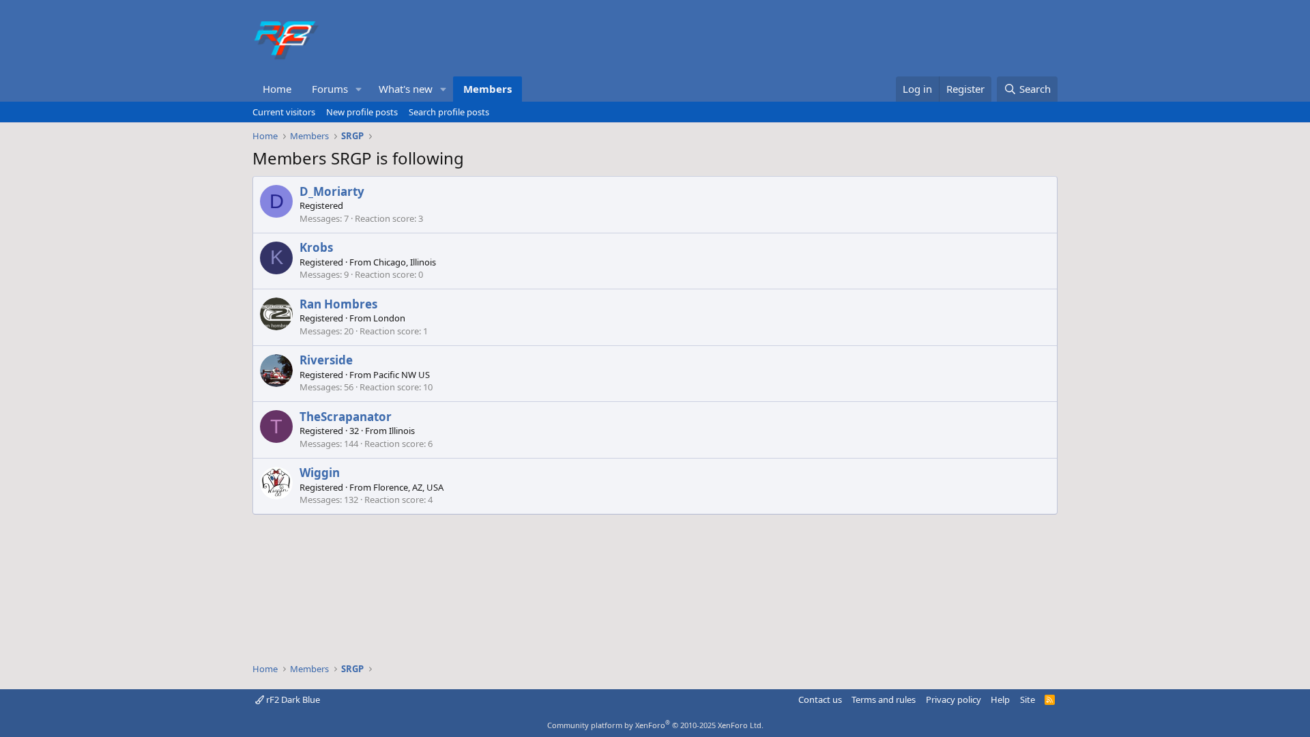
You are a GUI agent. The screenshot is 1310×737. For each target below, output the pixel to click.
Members (487, 89)
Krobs (316, 247)
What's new (406, 89)
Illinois (402, 430)
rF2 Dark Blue (292, 699)
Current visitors (283, 112)
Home (277, 89)
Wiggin (320, 472)
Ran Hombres (338, 304)
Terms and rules (884, 699)
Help (1000, 699)
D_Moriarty (332, 191)
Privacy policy (953, 699)
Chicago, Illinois (404, 262)
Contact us (820, 699)
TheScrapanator (346, 416)
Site (1027, 699)
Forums (330, 89)
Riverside (326, 360)
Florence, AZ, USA (408, 487)
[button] (358, 89)
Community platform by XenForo (655, 725)
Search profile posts (449, 112)
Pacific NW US (401, 375)
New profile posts (362, 112)
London (389, 318)
